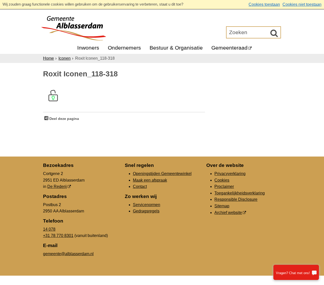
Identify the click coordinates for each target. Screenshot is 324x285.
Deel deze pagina (63, 119)
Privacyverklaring (230, 173)
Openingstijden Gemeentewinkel (162, 173)
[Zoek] (274, 33)
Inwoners (88, 48)
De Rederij (57, 186)
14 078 (49, 229)
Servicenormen (146, 205)
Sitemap (221, 206)
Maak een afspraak (150, 180)
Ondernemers (124, 48)
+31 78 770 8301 (58, 235)
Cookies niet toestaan (301, 4)
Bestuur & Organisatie (176, 48)
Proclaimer (224, 186)
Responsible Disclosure (235, 199)
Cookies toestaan (264, 4)
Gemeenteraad (229, 48)
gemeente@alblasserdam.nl (68, 254)
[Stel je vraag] (296, 272)
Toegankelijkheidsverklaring (239, 193)
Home (48, 58)
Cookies (221, 180)
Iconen (64, 58)
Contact (140, 186)
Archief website (228, 212)
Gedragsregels (146, 211)
